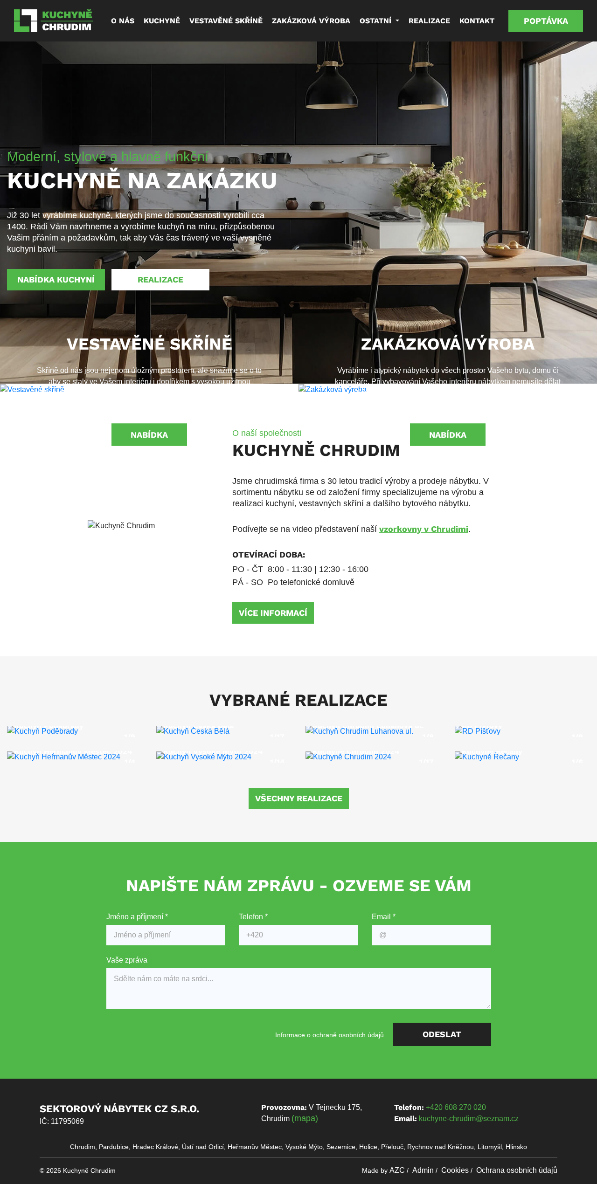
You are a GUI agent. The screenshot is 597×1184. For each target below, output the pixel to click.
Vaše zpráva (126, 960)
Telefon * (253, 917)
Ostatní (377, 20)
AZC (397, 1170)
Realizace (429, 20)
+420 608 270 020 (456, 1107)
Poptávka (546, 21)
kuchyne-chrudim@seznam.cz (469, 1118)
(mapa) (305, 1118)
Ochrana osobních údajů (516, 1170)
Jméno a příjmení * (137, 917)
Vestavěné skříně (226, 20)
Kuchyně (162, 20)
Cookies (455, 1170)
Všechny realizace (298, 798)
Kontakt (476, 20)
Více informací (273, 613)
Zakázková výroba (311, 20)
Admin (423, 1170)
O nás (122, 20)
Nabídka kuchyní (56, 279)
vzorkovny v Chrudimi (423, 529)
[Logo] (53, 20)
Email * (384, 917)
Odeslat (442, 1034)
